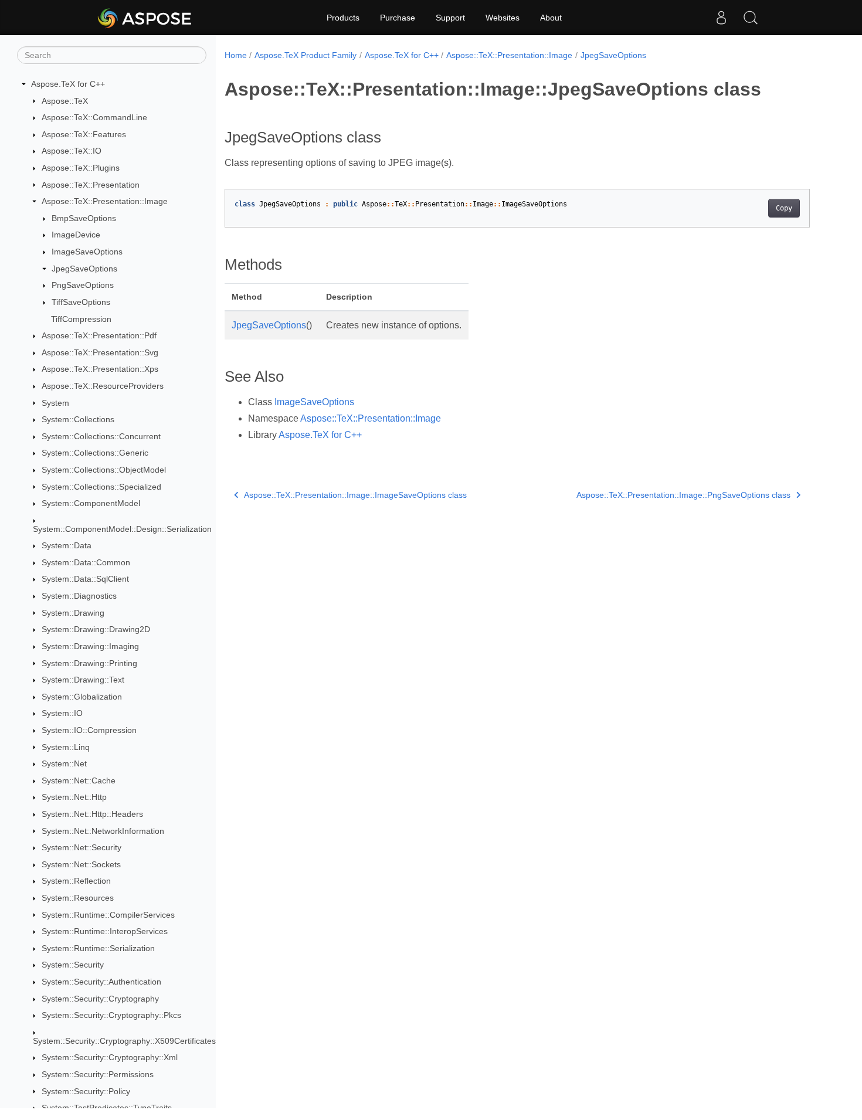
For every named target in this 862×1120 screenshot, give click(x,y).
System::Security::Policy (86, 1091)
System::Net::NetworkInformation (103, 831)
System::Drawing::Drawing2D (96, 629)
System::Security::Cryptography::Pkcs (111, 1015)
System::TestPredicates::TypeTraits (107, 1107)
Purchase (397, 17)
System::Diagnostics (79, 595)
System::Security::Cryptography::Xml (110, 1057)
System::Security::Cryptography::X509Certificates (124, 1041)
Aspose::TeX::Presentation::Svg (100, 352)
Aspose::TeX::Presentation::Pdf (99, 335)
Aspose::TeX (65, 101)
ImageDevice (76, 234)
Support (450, 17)
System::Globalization (82, 696)
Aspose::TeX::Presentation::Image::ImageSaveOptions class (355, 495)
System (55, 403)
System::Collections (78, 419)
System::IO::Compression (89, 730)
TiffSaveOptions (81, 302)
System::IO (62, 713)
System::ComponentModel (91, 503)
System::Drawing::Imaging (90, 646)
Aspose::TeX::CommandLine (94, 117)
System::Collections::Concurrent (101, 436)
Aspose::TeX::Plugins (81, 167)
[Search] (750, 17)
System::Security (73, 964)
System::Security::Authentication (101, 981)
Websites (503, 17)
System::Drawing (73, 612)
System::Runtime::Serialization (98, 948)
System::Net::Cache (79, 780)
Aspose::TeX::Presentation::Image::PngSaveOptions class (683, 495)
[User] (721, 17)
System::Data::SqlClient (85, 578)
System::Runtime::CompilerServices (108, 914)
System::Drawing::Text (83, 679)
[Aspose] (145, 17)
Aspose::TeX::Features (84, 134)
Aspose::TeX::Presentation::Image (105, 201)
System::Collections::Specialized (101, 486)
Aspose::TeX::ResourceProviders (103, 386)
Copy (784, 208)
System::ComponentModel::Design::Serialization (122, 529)
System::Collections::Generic (95, 452)
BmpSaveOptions (84, 218)
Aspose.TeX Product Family (305, 55)
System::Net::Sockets (81, 864)
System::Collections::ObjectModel (104, 469)
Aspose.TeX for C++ (68, 84)
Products (343, 17)
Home (236, 55)
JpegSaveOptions (84, 268)
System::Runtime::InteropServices (105, 931)
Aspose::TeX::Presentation (91, 184)
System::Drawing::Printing (89, 663)
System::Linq (66, 747)
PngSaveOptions (83, 285)
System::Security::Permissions (98, 1074)
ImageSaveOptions (87, 251)
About (551, 17)
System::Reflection (76, 880)
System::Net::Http (74, 797)
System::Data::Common (86, 562)
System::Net (64, 763)
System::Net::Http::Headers (92, 814)
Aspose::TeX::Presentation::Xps (100, 369)
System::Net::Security (81, 847)
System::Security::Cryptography (100, 998)
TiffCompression (81, 319)
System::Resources (78, 897)
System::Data (66, 545)
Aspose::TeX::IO (71, 150)
